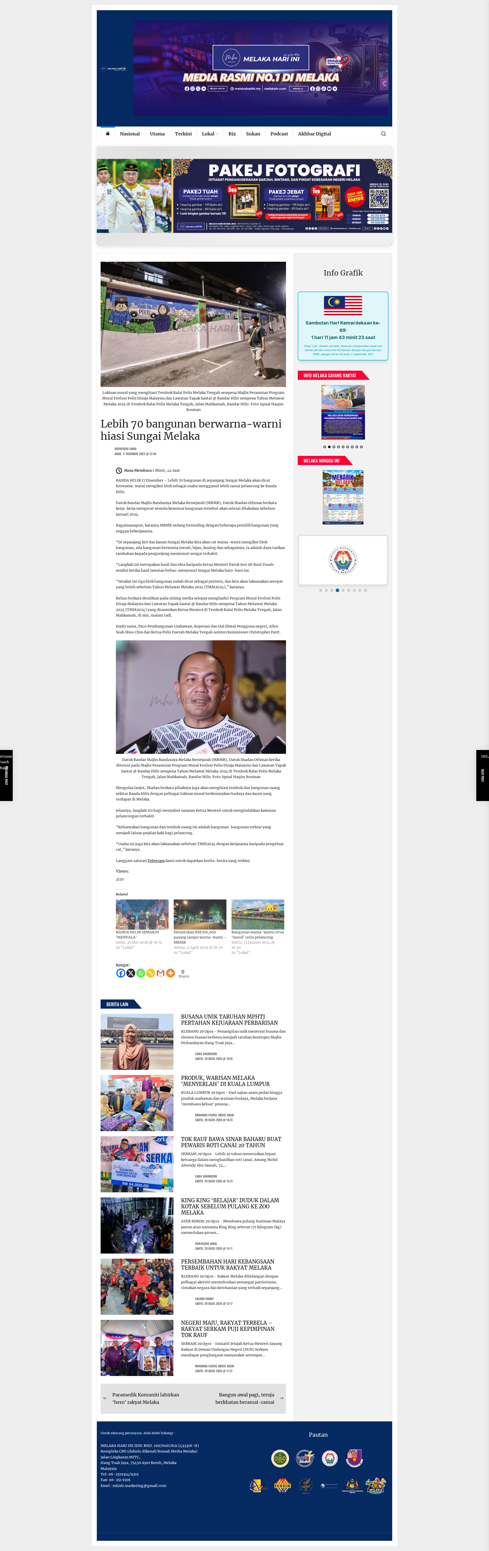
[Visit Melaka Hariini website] (244, 195)
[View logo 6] (348, 590)
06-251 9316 (119, 1480)
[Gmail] (160, 973)
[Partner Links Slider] (343, 560)
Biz (232, 134)
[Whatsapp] (140, 973)
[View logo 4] (337, 590)
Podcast (279, 134)
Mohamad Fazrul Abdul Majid (214, 1115)
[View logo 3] (331, 590)
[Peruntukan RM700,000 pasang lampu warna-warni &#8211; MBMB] (200, 914)
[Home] (108, 134)
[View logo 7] (354, 590)
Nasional (130, 134)
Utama (157, 134)
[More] (170, 973)
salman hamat (204, 1298)
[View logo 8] (359, 590)
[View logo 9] (365, 590)
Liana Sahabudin (206, 1054)
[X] (130, 973)
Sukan (253, 134)
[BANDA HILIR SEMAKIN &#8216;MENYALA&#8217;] (142, 914)
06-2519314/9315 (123, 1474)
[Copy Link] (150, 973)
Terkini (183, 134)
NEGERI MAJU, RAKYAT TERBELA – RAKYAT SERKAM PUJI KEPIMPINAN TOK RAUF (228, 1329)
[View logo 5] (343, 590)
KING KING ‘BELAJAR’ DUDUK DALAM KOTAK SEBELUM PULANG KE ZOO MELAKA (230, 1206)
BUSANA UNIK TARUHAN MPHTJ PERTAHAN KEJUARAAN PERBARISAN (229, 1020)
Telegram (156, 860)
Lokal (208, 134)
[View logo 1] (320, 590)
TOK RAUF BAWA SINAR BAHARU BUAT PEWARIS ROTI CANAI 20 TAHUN (231, 1142)
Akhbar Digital (314, 134)
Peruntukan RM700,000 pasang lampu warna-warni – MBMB (200, 937)
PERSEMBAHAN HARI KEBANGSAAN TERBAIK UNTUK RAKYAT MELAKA (227, 1264)
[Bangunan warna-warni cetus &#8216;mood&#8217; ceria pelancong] (258, 914)
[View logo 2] (326, 590)
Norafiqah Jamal (126, 448)
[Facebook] (120, 973)
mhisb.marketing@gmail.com (139, 1485)
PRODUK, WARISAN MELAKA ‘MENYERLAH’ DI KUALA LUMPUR (225, 1081)
